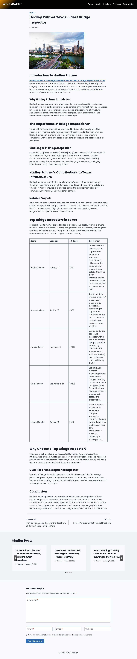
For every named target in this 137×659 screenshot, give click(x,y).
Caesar (20, 564)
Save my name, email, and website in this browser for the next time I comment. (60, 635)
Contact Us (128, 4)
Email (59, 629)
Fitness (32, 13)
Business (117, 4)
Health (98, 4)
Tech (90, 4)
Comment (32, 600)
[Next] (121, 558)
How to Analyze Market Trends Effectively (92, 521)
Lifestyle (107, 4)
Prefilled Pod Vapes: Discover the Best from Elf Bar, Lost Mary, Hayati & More (46, 522)
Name (30, 629)
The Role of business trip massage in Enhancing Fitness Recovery (68, 553)
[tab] (65, 572)
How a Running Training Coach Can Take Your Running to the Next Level (107, 553)
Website (89, 629)
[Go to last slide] (15, 558)
